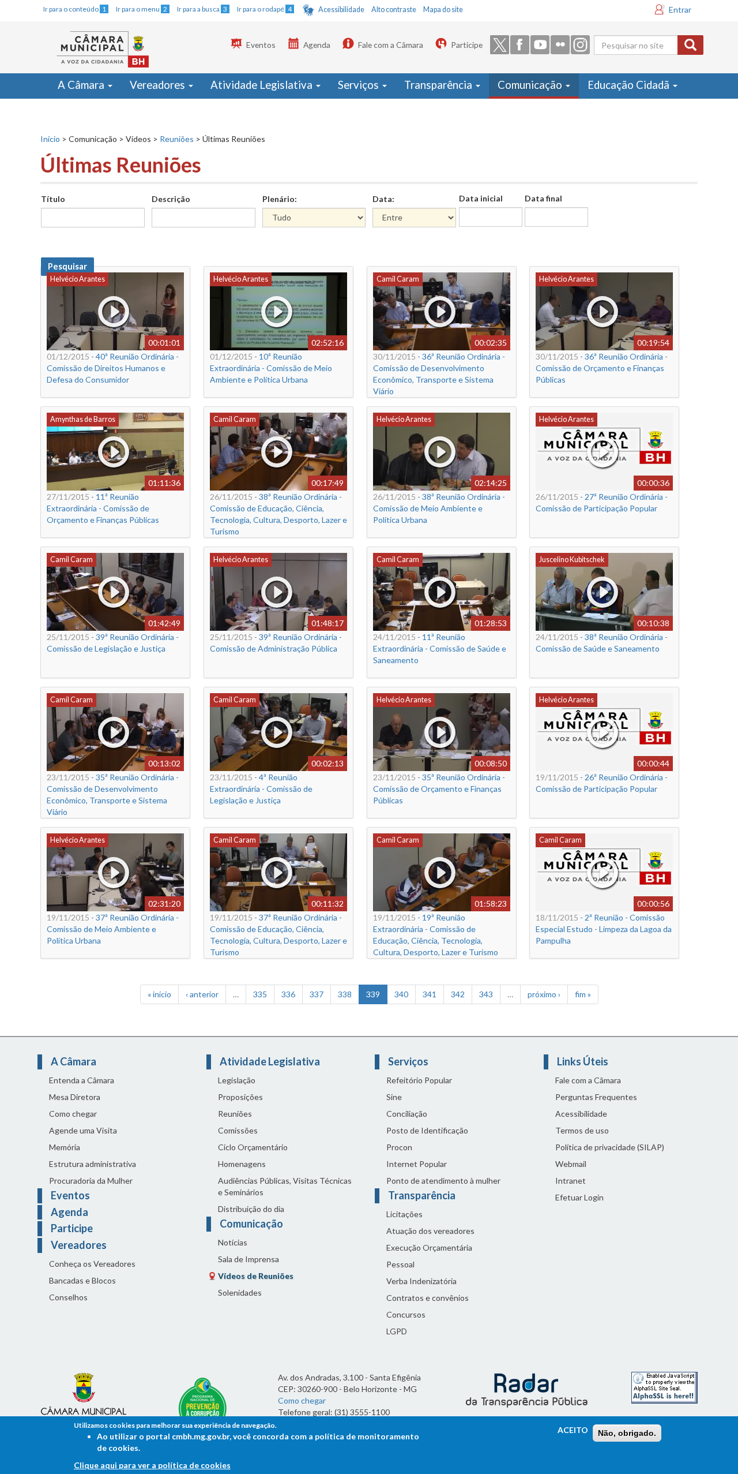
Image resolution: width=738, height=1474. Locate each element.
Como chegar (73, 1113)
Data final (543, 198)
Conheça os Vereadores (92, 1264)
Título (53, 199)
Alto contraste (393, 9)
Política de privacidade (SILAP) (609, 1147)
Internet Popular (416, 1164)
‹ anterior (202, 994)
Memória (64, 1147)
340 (401, 994)
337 (316, 994)
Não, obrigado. (627, 1433)
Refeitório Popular (419, 1080)
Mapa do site (443, 9)
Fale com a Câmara (390, 45)
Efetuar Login (579, 1197)
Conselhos (68, 1297)
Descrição (171, 199)
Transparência (439, 84)
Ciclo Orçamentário (253, 1147)
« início (159, 994)
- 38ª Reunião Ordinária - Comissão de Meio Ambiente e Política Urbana (439, 508)
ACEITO (573, 1430)
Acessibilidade (341, 9)
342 (458, 994)
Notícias (232, 1242)
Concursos (406, 1314)
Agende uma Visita (83, 1130)
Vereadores (158, 84)
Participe (467, 45)
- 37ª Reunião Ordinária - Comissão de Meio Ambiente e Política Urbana (113, 928)
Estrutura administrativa (92, 1164)
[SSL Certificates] (664, 1386)
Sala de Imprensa (248, 1259)
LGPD (396, 1331)
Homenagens (242, 1164)
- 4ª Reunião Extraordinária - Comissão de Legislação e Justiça (261, 788)
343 (486, 994)
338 (345, 994)
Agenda (316, 45)
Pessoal (400, 1264)
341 (429, 994)
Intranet (570, 1180)
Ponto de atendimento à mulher (443, 1180)
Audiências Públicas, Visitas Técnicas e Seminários (285, 1186)
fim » (583, 994)
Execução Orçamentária (429, 1247)
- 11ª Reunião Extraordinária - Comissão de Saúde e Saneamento (439, 648)
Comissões (238, 1130)
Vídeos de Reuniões (255, 1276)
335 (260, 994)
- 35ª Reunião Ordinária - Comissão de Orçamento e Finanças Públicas (439, 788)
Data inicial (481, 198)
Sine (394, 1097)
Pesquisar (67, 266)
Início (50, 139)
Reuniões (177, 139)
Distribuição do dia (251, 1209)
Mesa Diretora (74, 1097)
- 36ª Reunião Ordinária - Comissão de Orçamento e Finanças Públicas (602, 367)
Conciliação (406, 1113)
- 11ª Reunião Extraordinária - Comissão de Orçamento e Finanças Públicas (103, 508)
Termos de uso (582, 1130)
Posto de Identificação (427, 1130)
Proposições (240, 1097)
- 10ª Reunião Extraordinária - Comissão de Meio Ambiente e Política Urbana (271, 367)
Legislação (236, 1080)
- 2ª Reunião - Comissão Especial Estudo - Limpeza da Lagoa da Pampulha (604, 928)
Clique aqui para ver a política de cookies (152, 1465)
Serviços (359, 84)
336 (288, 994)
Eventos (261, 45)
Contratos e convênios (427, 1298)
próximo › (544, 994)
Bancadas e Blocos (82, 1280)
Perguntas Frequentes (596, 1097)
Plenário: (279, 199)
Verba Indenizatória (421, 1281)
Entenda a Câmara (81, 1080)
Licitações (404, 1214)
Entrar (680, 9)
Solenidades (240, 1292)
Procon (399, 1147)
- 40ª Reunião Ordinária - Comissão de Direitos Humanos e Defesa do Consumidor (113, 367)
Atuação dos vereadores (430, 1231)
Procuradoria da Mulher (91, 1180)
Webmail (570, 1164)
